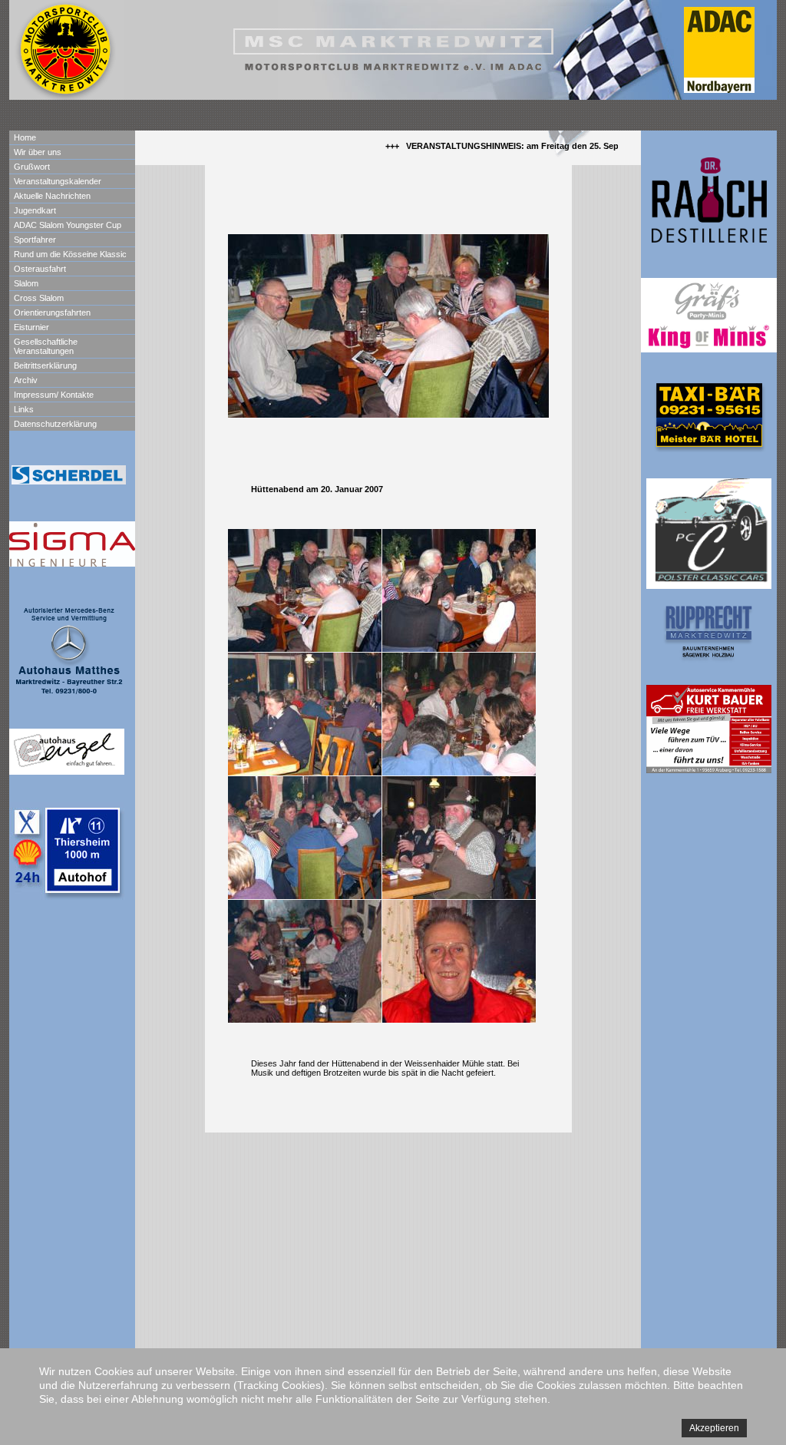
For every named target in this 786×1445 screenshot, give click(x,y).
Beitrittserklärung (45, 365)
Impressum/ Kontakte (54, 394)
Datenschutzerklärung (55, 423)
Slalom (26, 283)
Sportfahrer (35, 239)
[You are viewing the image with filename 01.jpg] (304, 590)
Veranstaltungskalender (57, 181)
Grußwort (32, 166)
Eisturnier (31, 327)
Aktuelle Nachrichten (52, 195)
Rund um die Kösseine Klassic (70, 254)
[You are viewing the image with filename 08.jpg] (459, 961)
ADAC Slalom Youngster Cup (67, 225)
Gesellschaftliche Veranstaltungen (46, 346)
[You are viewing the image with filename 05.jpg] (304, 837)
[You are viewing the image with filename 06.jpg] (459, 837)
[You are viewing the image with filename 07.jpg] (304, 961)
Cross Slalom (39, 298)
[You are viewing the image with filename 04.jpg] (459, 714)
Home (25, 137)
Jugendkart (35, 210)
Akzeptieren (714, 1428)
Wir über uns (37, 152)
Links (24, 409)
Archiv (26, 380)
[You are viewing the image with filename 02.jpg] (459, 590)
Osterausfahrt (40, 268)
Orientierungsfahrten (52, 312)
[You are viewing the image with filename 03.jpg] (304, 714)
